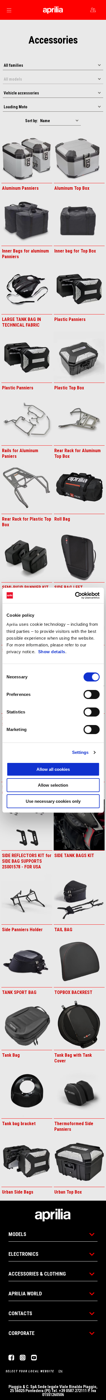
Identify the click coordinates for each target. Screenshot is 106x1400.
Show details (51, 651)
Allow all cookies (53, 769)
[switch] (91, 694)
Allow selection (53, 785)
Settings (80, 752)
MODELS (17, 1234)
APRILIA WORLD (25, 1294)
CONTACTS (20, 1313)
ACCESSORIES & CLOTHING (37, 1274)
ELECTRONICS (23, 1254)
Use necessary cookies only (53, 801)
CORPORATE (21, 1333)
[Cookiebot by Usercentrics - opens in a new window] (75, 595)
